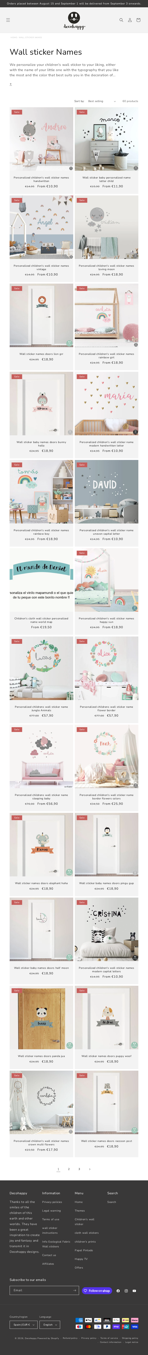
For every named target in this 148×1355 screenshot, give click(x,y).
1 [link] (58, 1169)
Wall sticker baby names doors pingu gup (106, 883)
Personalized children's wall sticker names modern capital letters (106, 969)
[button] (8, 20)
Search (111, 1202)
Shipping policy (130, 1338)
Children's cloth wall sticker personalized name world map (41, 620)
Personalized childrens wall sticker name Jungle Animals (41, 708)
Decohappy (31, 1338)
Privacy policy (89, 1338)
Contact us (49, 1255)
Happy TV (81, 1259)
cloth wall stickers (87, 1233)
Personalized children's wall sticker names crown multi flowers (41, 1142)
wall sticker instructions (50, 1230)
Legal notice (131, 1342)
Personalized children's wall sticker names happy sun (106, 620)
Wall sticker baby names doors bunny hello (41, 444)
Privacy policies (52, 1202)
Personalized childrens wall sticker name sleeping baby (41, 796)
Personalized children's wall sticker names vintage (41, 267)
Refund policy (70, 1338)
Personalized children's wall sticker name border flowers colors (107, 796)
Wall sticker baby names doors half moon (41, 968)
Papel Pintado (84, 1250)
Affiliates (48, 1264)
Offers (79, 1268)
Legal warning (51, 1211)
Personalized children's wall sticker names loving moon (106, 267)
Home (14, 37)
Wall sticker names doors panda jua (41, 1056)
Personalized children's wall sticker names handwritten (41, 179)
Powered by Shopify (48, 1338)
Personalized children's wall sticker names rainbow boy (41, 532)
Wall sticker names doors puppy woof (106, 1056)
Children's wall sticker (84, 1222)
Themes (80, 1211)
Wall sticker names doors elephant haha (41, 883)
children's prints (85, 1242)
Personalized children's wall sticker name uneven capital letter (107, 532)
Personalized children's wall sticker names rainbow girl (106, 355)
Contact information (110, 1342)
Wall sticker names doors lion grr (41, 354)
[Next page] (89, 1169)
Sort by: (79, 101)
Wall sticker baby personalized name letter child (106, 179)
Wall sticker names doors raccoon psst (106, 1141)
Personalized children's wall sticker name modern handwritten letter (107, 444)
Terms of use (50, 1219)
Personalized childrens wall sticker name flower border (106, 708)
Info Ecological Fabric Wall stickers (56, 1244)
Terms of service (109, 1338)
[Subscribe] (74, 1290)
